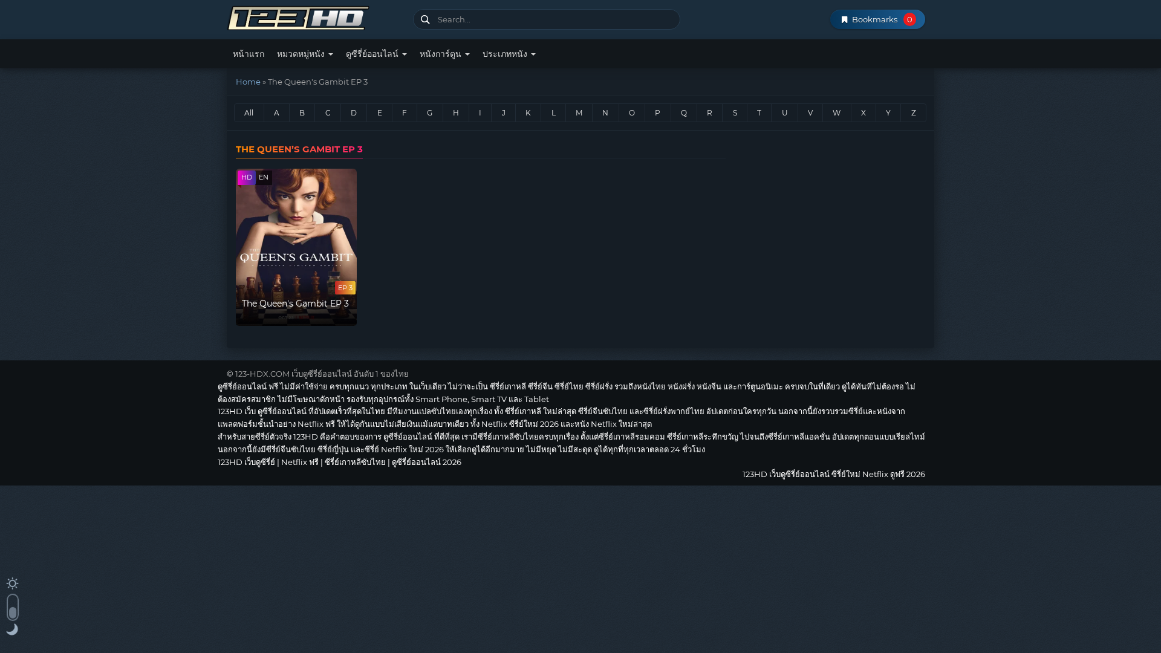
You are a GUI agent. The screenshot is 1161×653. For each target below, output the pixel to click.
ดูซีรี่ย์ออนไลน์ (373, 53)
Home (248, 81)
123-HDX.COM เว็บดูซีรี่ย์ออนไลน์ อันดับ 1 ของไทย (322, 373)
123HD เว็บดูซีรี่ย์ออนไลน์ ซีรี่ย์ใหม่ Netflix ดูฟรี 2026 (315, 16)
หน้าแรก (248, 53)
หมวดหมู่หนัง (302, 53)
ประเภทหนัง (506, 53)
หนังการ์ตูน (442, 53)
